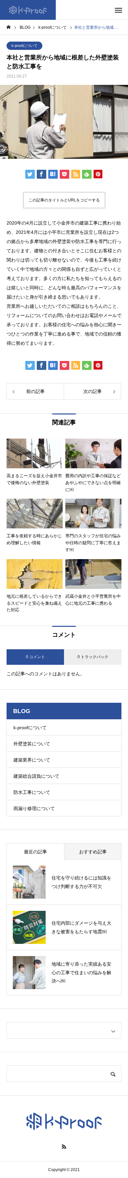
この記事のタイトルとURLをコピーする (64, 200)
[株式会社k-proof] (28, 10)
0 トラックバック (92, 657)
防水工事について (31, 792)
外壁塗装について (31, 743)
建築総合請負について (36, 776)
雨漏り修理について (34, 808)
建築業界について (31, 760)
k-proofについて (24, 46)
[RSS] (64, 1146)
